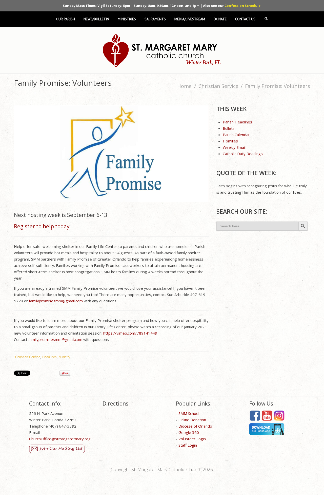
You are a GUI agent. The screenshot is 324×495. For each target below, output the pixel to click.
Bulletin (229, 128)
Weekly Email (234, 147)
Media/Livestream (189, 19)
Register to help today (42, 226)
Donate (220, 19)
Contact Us (245, 19)
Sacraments (155, 19)
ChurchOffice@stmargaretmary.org (60, 438)
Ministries (127, 19)
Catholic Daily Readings (243, 153)
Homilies (230, 140)
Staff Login (187, 445)
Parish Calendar (236, 134)
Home (184, 86)
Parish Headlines (237, 121)
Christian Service (218, 86)
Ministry (64, 356)
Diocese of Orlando (195, 426)
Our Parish (65, 19)
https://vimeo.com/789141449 (130, 333)
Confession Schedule (242, 5)
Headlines (49, 356)
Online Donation (192, 419)
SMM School (188, 413)
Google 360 (188, 432)
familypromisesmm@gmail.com (56, 300)
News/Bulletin (96, 19)
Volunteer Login (192, 438)
